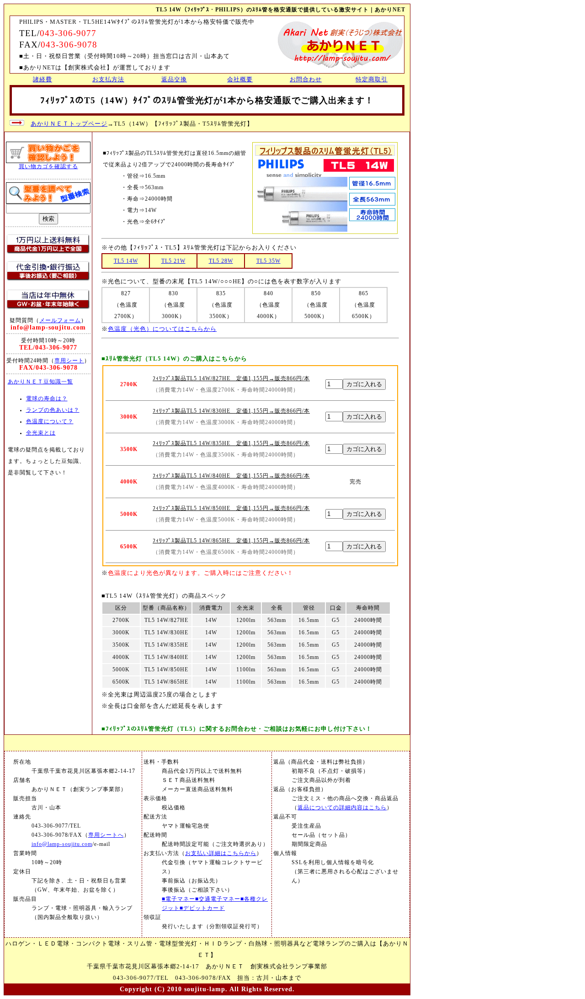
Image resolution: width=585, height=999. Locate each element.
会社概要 (240, 79)
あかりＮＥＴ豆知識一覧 (40, 382)
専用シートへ (106, 835)
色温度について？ (50, 422)
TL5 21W (173, 261)
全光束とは (41, 433)
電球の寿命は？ (47, 399)
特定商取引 (372, 79)
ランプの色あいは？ (53, 410)
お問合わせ (306, 79)
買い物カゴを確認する (48, 166)
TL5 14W (126, 261)
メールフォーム (60, 320)
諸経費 (42, 79)
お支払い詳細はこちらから (220, 853)
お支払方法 (108, 79)
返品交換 (174, 79)
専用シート (69, 360)
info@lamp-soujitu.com (62, 844)
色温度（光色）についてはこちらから (162, 328)
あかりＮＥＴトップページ (69, 123)
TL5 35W (268, 261)
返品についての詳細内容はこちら (342, 808)
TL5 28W (221, 261)
